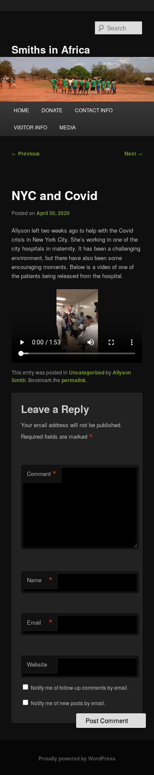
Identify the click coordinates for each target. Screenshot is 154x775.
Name (40, 580)
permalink (74, 380)
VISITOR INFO (30, 127)
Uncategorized (86, 372)
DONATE (51, 110)
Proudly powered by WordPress (77, 758)
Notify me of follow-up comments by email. (79, 687)
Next (133, 153)
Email (40, 622)
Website (37, 664)
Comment (41, 474)
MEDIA (67, 127)
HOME (21, 110)
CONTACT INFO (94, 110)
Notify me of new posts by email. (68, 702)
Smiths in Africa (51, 49)
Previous (26, 153)
